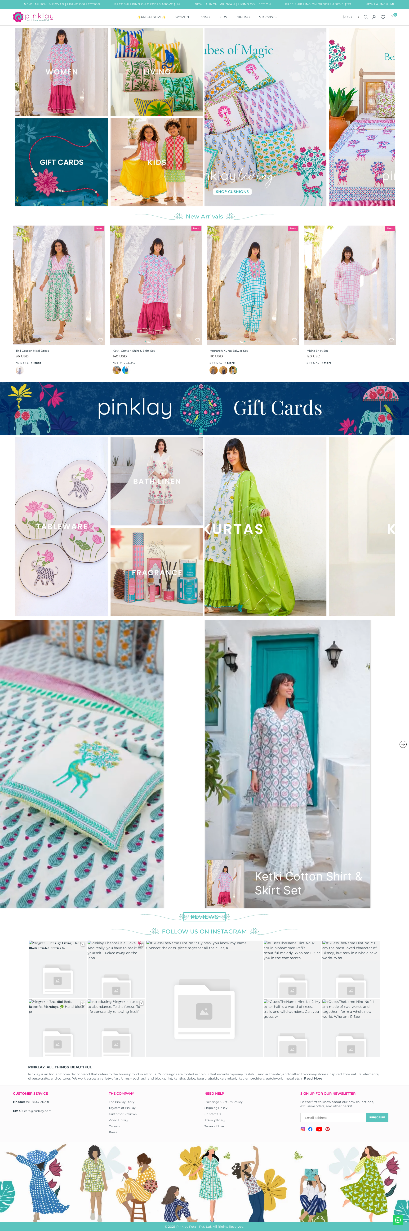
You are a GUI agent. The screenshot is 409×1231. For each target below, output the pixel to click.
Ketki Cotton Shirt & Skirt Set (134, 350)
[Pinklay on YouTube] (319, 1130)
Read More (313, 1078)
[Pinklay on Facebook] (310, 1130)
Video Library (118, 1120)
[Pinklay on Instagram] (303, 1130)
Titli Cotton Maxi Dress (32, 350)
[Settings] (374, 17)
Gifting (243, 17)
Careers (114, 1126)
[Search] (366, 17)
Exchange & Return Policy (223, 1102)
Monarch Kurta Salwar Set (228, 350)
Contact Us (212, 1114)
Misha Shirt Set (317, 350)
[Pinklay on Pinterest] (327, 1130)
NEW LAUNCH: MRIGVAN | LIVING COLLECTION (151, 4)
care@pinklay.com (38, 1111)
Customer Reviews (123, 1114)
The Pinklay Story (121, 1102)
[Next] (388, 117)
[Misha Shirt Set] (350, 285)
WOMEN (182, 17)
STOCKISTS (267, 17)
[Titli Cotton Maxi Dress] (59, 285)
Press (113, 1132)
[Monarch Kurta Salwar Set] (253, 285)
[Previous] (211, 117)
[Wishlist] (383, 17)
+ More (36, 362)
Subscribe (377, 1117)
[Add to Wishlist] (100, 340)
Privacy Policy (215, 1120)
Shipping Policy (215, 1108)
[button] (391, 17)
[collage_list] (61, 72)
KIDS (223, 17)
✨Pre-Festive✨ (151, 17)
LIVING (204, 17)
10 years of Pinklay (122, 1108)
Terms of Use (214, 1126)
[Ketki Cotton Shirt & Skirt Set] (156, 285)
